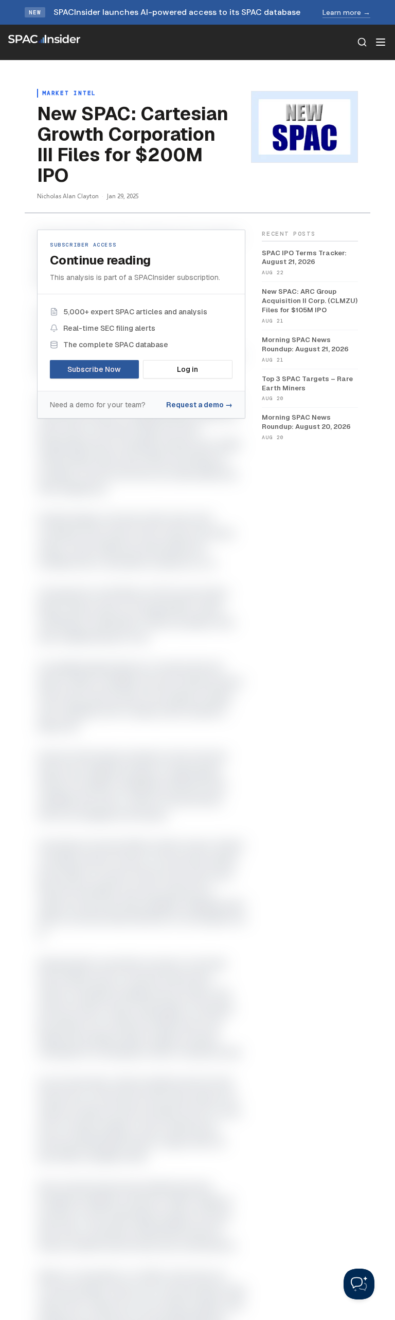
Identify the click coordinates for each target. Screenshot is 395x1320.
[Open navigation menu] (380, 42)
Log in (187, 369)
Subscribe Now (94, 369)
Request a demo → (199, 404)
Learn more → (346, 12)
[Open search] (362, 42)
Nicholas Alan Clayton (68, 196)
